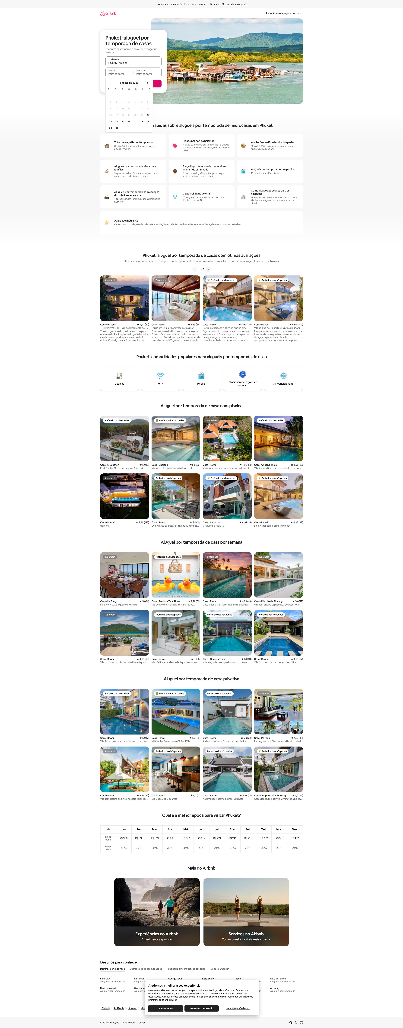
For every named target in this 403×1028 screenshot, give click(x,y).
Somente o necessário (201, 1008)
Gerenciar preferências (238, 1008)
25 (123, 121)
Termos (141, 1022)
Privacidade (129, 1022)
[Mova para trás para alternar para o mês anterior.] (111, 83)
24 (116, 121)
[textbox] (119, 74)
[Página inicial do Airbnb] (108, 13)
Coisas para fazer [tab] (220, 968)
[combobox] (133, 63)
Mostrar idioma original (234, 4)
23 (110, 121)
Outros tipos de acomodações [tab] (146, 968)
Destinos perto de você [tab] (112, 968)
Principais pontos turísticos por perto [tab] (186, 968)
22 (147, 115)
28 (141, 121)
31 (117, 128)
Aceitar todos (165, 1008)
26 (129, 121)
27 (135, 121)
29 (147, 121)
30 (110, 128)
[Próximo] (208, 269)
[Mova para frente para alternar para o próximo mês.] (147, 83)
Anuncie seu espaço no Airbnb (283, 13)
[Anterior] (194, 269)
